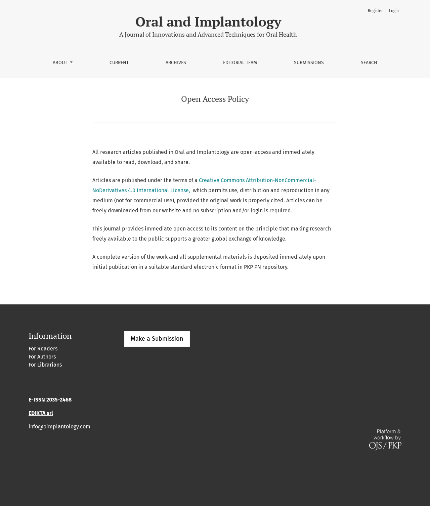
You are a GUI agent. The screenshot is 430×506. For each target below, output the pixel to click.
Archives (176, 63)
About (61, 63)
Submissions (309, 63)
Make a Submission (157, 338)
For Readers (43, 348)
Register (375, 10)
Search (369, 63)
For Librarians (45, 365)
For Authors (42, 356)
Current (119, 63)
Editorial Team (240, 63)
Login (394, 10)
